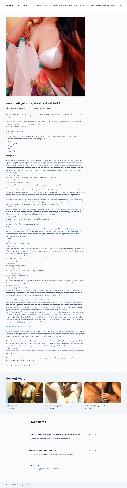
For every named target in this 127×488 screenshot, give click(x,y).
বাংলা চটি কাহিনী (106, 5)
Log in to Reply (94, 434)
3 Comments (51, 408)
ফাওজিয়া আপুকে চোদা (11, 406)
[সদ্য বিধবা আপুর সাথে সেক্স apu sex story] (102, 392)
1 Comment (11, 408)
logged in (41, 469)
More (113, 5)
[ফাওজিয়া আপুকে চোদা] (24, 392)
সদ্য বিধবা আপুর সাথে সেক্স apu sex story (95, 406)
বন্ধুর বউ (92, 5)
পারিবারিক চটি (39, 5)
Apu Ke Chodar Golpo (36, 108)
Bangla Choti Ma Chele (81, 5)
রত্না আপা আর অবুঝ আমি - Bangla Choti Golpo (42, 450)
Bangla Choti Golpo (17, 5)
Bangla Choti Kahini (65, 5)
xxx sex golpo (27, 253)
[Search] (120, 5)
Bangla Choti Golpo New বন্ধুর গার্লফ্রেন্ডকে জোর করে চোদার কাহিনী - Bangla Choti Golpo (55, 434)
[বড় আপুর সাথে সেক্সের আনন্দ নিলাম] (63, 392)
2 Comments (48, 108)
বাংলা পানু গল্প (98, 5)
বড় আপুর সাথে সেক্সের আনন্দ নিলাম (53, 406)
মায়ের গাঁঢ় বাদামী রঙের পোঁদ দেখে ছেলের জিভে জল (18, 327)
